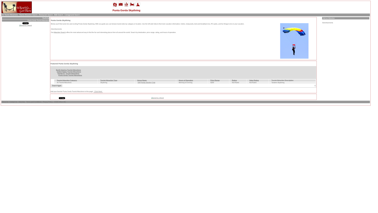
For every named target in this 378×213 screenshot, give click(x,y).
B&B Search (59, 15)
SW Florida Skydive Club (146, 82)
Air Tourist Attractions (9, 15)
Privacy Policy (47, 102)
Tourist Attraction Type (108, 80)
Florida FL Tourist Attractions (68, 73)
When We (62, 102)
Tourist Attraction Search (28, 15)
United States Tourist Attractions (69, 72)
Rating (234, 80)
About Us (5, 102)
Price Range (215, 80)
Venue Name (142, 80)
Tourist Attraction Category (67, 80)
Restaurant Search (45, 15)
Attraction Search (60, 32)
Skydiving (45, 18)
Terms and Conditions (34, 102)
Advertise (21, 102)
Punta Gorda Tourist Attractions (38, 20)
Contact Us (13, 102)
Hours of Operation (186, 80)
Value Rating (254, 80)
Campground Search (72, 15)
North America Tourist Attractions (68, 70)
